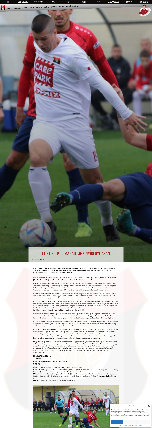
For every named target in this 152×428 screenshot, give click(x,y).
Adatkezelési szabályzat (123, 425)
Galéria (46, 7)
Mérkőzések (17, 8)
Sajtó (25, 8)
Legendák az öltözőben (72, 6)
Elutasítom (130, 422)
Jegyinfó (61, 7)
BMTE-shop (54, 7)
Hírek (8, 8)
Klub (31, 8)
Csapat (38, 7)
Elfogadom (117, 422)
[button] (149, 406)
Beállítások (143, 422)
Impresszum (140, 425)
